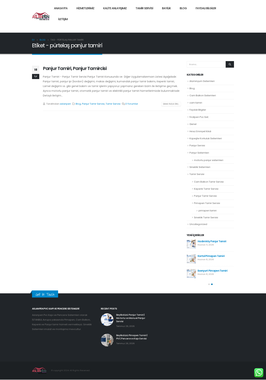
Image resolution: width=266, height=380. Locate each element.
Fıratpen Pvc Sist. (199, 117)
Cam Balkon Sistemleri (202, 95)
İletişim (63, 19)
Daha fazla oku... (171, 104)
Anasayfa (60, 8)
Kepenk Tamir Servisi (206, 189)
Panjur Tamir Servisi (93, 103)
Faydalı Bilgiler (206, 8)
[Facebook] (218, 27)
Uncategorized (198, 224)
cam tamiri (195, 102)
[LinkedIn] (231, 27)
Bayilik (166, 8)
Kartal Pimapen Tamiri (211, 256)
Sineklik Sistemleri (199, 167)
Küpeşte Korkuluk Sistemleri (205, 138)
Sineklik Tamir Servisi (206, 217)
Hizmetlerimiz (85, 8)
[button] (209, 284)
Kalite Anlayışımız (115, 8)
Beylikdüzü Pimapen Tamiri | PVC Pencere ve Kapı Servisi (131, 337)
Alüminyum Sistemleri (202, 81)
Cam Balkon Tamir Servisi (209, 181)
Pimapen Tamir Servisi (207, 203)
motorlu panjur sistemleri (208, 160)
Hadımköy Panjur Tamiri (212, 241)
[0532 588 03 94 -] (41, 16)
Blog (183, 8)
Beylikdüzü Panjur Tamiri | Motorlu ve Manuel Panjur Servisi (130, 318)
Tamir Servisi (144, 8)
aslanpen (65, 103)
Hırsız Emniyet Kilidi (200, 131)
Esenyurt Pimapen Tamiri (212, 270)
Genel (193, 124)
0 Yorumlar (131, 103)
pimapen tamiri (208, 210)
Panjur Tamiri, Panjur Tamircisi (75, 68)
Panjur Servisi (197, 145)
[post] (191, 244)
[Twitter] (225, 27)
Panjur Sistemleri (199, 152)
